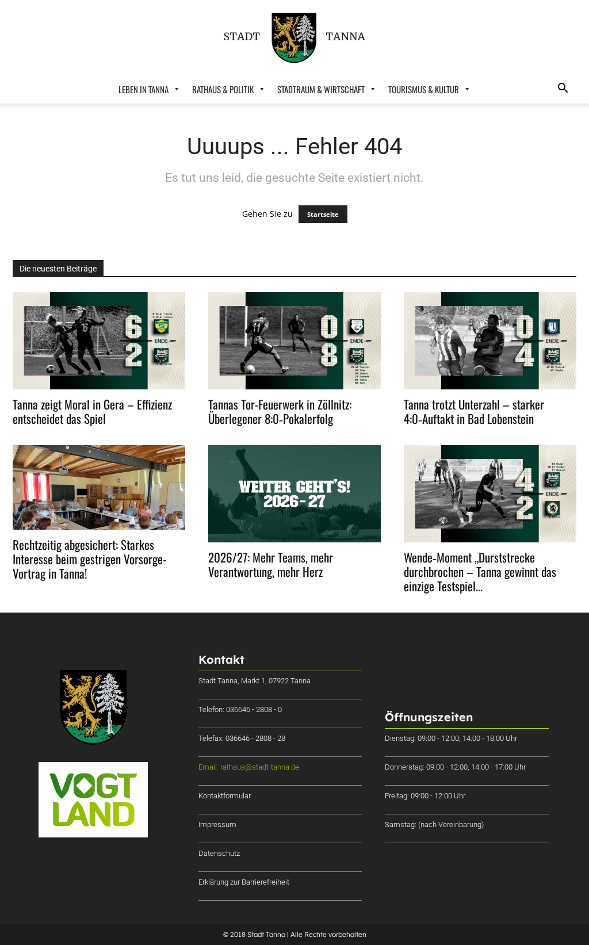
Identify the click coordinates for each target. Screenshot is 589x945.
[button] (562, 89)
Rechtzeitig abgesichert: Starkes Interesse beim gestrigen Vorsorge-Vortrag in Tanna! (89, 558)
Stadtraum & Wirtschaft (321, 89)
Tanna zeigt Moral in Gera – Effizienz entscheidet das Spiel (92, 411)
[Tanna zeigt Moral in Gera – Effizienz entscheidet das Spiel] (99, 340)
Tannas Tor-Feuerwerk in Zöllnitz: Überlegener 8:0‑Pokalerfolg (279, 411)
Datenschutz (219, 853)
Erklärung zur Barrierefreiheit (243, 882)
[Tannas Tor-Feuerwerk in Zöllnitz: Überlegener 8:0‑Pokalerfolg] (294, 340)
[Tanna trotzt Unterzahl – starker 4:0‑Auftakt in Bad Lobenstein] (490, 340)
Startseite (323, 214)
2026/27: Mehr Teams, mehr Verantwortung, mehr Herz (270, 564)
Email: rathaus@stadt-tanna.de (248, 767)
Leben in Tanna (143, 89)
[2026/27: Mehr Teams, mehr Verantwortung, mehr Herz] (294, 493)
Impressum (217, 824)
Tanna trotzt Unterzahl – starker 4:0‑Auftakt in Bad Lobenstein (474, 411)
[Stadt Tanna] (294, 38)
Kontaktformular (224, 795)
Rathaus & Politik (223, 89)
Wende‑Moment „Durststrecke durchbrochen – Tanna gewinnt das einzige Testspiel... (480, 571)
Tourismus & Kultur (423, 89)
